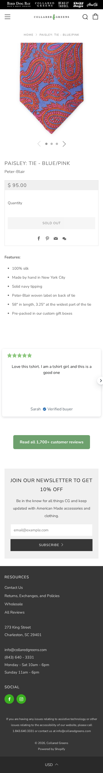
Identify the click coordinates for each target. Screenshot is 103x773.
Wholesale (13, 604)
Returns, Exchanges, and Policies (32, 595)
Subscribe (49, 545)
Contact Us (13, 587)
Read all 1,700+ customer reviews (52, 442)
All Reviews (14, 612)
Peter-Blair (14, 171)
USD (49, 764)
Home (29, 35)
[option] (51, 90)
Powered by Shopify (51, 749)
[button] (46, 144)
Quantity (15, 202)
